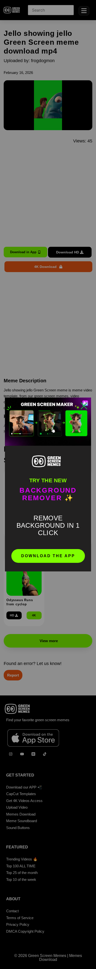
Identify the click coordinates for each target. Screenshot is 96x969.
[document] (48, 484)
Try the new (48, 480)
